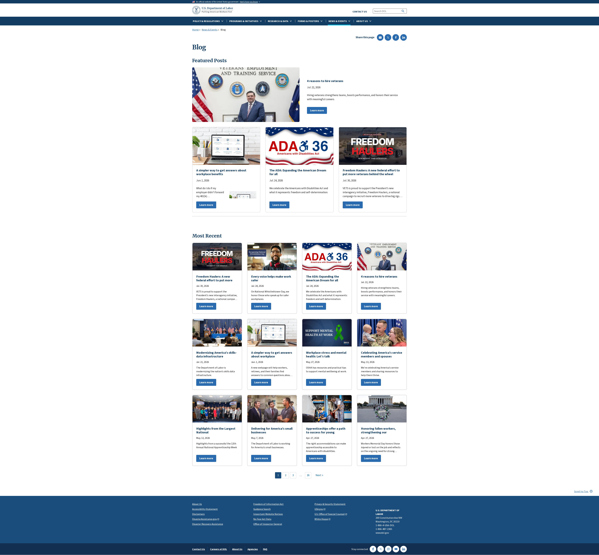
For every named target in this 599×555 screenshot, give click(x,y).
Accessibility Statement (205, 509)
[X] (388, 37)
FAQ (265, 549)
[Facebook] (395, 37)
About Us (197, 504)
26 (308, 475)
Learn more (315, 111)
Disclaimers (198, 514)
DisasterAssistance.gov (204, 519)
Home (195, 30)
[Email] (380, 37)
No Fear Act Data (262, 519)
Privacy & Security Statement (330, 504)
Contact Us (198, 549)
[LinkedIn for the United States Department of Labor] (403, 549)
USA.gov (318, 509)
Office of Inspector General (267, 524)
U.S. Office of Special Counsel (329, 514)
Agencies (253, 549)
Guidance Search (262, 509)
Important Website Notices (268, 514)
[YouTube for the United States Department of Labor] (396, 549)
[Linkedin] (403, 37)
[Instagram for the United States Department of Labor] (388, 549)
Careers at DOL (218, 549)
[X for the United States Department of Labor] (380, 549)
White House (321, 519)
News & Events (209, 30)
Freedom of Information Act (268, 504)
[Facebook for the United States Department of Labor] (373, 549)
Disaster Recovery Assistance (207, 524)
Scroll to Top (581, 491)
